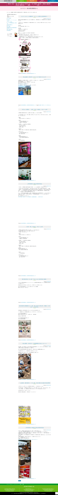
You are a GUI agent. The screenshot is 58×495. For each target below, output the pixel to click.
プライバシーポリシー (10, 484)
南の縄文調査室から (10, 24)
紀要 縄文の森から (10, 29)
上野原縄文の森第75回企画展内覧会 (34, 427)
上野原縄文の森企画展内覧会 (34, 183)
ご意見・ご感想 (21, 484)
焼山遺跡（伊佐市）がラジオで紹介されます (34, 77)
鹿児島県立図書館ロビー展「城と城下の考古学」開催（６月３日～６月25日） (34, 306)
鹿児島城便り (9, 30)
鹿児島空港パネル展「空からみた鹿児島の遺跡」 (34, 279)
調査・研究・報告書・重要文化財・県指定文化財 (20, 4)
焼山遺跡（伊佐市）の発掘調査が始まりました (35, 343)
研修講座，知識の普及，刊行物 (38, 4)
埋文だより (8, 25)
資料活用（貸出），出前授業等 (29, 4)
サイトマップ (16, 484)
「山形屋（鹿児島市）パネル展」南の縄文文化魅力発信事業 (34, 382)
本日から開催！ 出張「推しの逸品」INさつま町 (34, 109)
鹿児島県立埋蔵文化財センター (31, 73)
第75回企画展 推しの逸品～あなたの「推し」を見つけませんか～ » (28, 439)
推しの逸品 (8, 26)
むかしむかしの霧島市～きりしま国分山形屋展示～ (34, 16)
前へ (19, 480)
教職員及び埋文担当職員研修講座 (12, 27)
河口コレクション (9, 28)
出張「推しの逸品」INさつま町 (35, 226)
